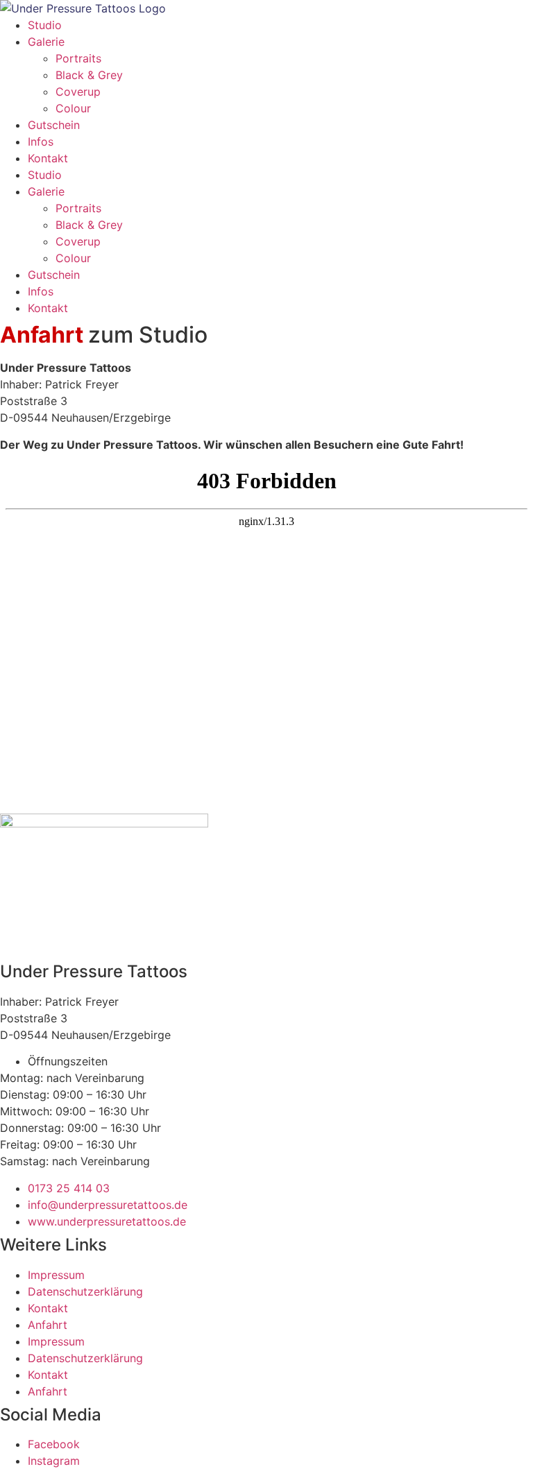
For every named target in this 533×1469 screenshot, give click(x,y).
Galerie (46, 42)
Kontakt (48, 158)
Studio (45, 25)
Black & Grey (89, 75)
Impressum (56, 1275)
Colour (73, 108)
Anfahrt (47, 1325)
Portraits (78, 58)
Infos (40, 141)
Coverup (78, 91)
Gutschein (54, 125)
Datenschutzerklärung (85, 1291)
